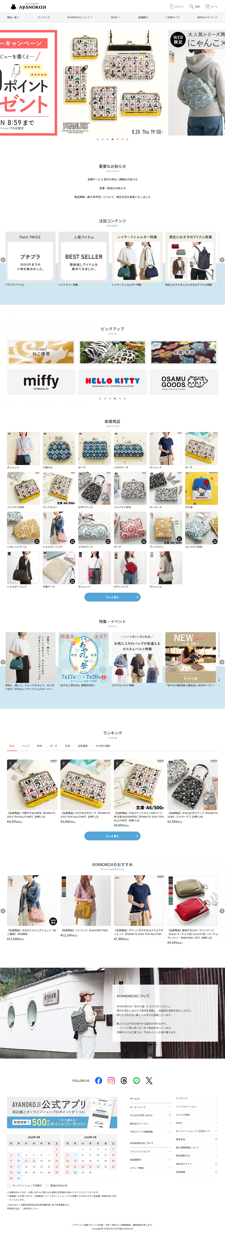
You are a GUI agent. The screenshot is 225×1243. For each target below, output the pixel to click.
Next (222, 259)
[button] (194, 6)
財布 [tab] (39, 746)
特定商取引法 (183, 1155)
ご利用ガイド (172, 17)
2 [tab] (102, 139)
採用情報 (180, 1172)
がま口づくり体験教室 (141, 1131)
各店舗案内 (135, 1159)
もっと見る (112, 597)
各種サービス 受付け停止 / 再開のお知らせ (113, 179)
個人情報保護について (187, 1147)
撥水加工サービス (139, 1123)
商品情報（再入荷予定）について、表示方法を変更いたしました (112, 197)
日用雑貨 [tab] (83, 746)
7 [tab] (127, 139)
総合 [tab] (11, 746)
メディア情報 (136, 1168)
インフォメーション (186, 1106)
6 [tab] (122, 139)
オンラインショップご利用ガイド (193, 1131)
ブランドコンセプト (140, 1151)
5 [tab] (117, 139)
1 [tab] (97, 139)
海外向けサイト (205, 17)
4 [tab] (112, 139)
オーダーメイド (138, 1107)
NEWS (179, 1122)
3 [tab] (107, 139)
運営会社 (180, 1139)
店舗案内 (143, 17)
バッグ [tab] (26, 746)
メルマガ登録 (183, 1114)
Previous (3, 259)
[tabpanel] (112, 793)
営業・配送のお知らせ (112, 188)
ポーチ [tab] (53, 746)
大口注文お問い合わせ (141, 1115)
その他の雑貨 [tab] (102, 746)
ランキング (44, 17)
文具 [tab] (67, 746)
